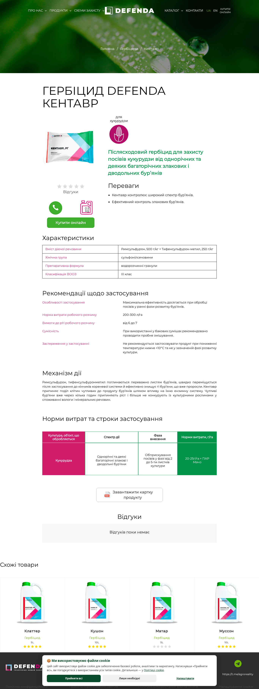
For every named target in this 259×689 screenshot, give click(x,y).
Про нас (35, 10)
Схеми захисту (87, 10)
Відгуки (70, 192)
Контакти (194, 10)
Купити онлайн (225, 11)
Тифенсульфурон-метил (181, 249)
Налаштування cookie (236, 686)
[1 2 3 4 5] (70, 186)
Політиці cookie (154, 670)
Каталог (172, 10)
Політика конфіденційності (27, 686)
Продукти (58, 10)
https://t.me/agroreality (237, 674)
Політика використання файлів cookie (168, 686)
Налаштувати (185, 678)
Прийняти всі (73, 678)
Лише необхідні (129, 678)
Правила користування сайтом (93, 686)
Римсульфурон (133, 249)
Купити (40, 622)
